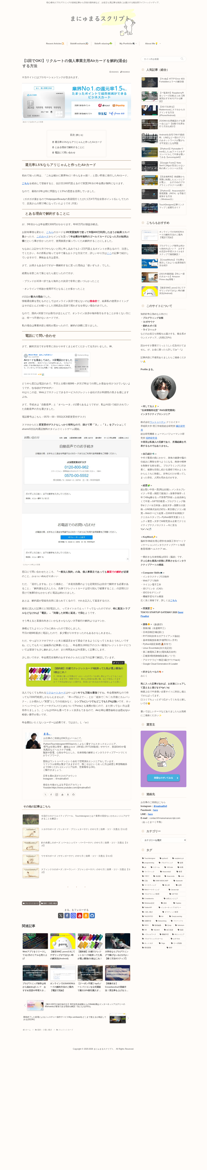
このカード (43, 236)
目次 (72, 134)
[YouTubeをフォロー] (62, 794)
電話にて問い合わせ (65, 152)
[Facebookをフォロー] (51, 794)
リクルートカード (56, 692)
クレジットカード (32, 903)
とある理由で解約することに (69, 147)
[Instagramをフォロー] (56, 794)
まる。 (47, 733)
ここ (109, 253)
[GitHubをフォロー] (73, 794)
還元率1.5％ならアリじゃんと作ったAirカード (78, 142)
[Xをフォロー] (45, 794)
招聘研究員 (151, 438)
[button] (182, 58)
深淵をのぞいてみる (163, 778)
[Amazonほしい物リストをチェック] (67, 794)
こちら (25, 183)
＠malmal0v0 (160, 806)
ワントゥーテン (158, 422)
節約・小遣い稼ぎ (50, 903)
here (155, 810)
